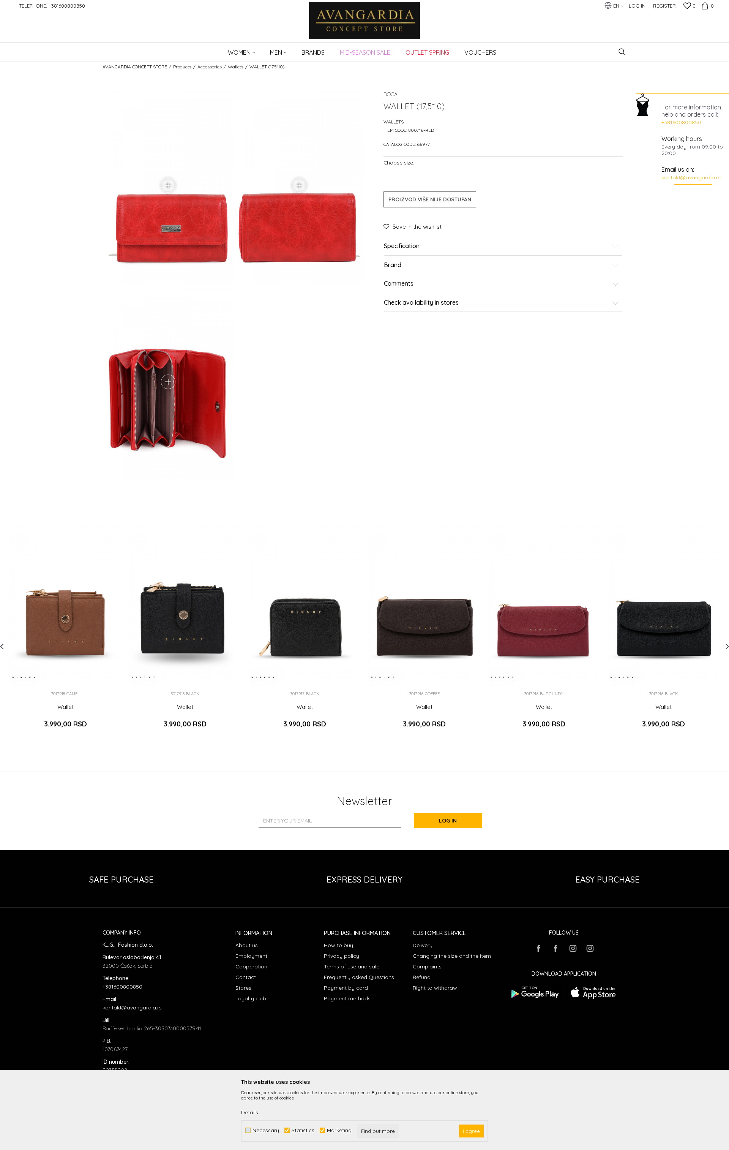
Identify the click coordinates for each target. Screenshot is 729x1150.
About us (246, 945)
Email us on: (677, 169)
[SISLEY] (23, 677)
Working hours (681, 138)
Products (182, 67)
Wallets (235, 67)
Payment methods (347, 998)
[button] (622, 52)
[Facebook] (538, 948)
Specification (402, 246)
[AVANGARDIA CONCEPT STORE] (364, 25)
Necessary (265, 1130)
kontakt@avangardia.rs (691, 177)
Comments (398, 283)
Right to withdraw (435, 987)
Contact (245, 977)
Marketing (339, 1130)
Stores (243, 987)
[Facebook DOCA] (555, 948)
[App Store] (593, 992)
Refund (422, 977)
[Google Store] (534, 992)
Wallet (65, 707)
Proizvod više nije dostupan (429, 199)
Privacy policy (341, 955)
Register (664, 6)
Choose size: (398, 162)
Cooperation (251, 966)
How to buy (338, 945)
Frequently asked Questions (359, 977)
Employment (251, 955)
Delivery (422, 945)
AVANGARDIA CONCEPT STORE (135, 67)
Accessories (209, 67)
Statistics (303, 1130)
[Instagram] (572, 948)
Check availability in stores (421, 302)
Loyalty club (250, 998)
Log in (448, 820)
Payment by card (346, 987)
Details (249, 1112)
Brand (392, 265)
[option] (65, 630)
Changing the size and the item (452, 955)
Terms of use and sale (351, 966)
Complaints (427, 966)
